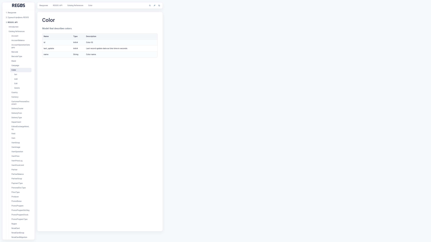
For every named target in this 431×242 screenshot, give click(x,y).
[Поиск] (149, 5)
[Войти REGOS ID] (154, 5)
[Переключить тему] (159, 5)
